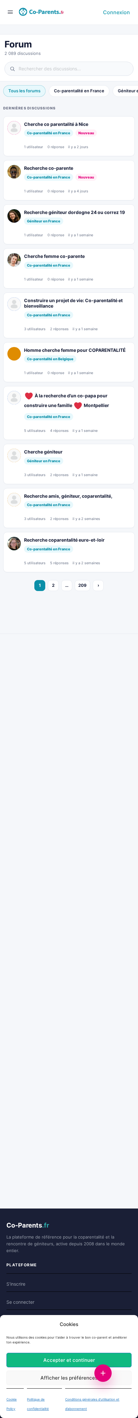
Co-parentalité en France (79, 90)
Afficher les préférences (69, 1378)
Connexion (116, 12)
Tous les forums (24, 90)
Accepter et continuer (69, 1360)
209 (82, 585)
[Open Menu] (10, 12)
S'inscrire (15, 1284)
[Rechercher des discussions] (69, 69)
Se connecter (20, 1302)
